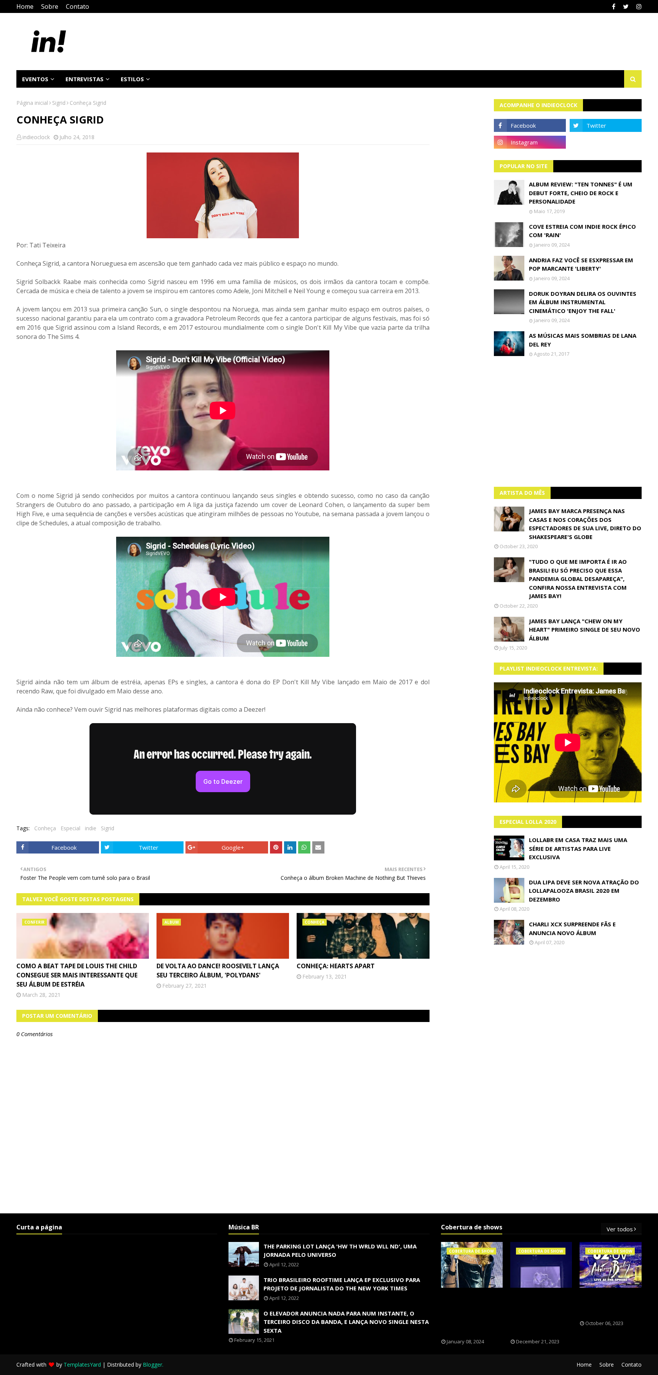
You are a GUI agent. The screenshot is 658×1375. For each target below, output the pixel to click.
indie (90, 828)
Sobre (49, 6)
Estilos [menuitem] (132, 79)
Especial (70, 828)
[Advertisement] (568, 422)
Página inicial (32, 102)
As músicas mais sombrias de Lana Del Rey (582, 340)
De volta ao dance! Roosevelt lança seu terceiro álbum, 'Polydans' (218, 970)
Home (25, 6)
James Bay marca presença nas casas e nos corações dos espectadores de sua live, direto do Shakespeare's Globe (585, 524)
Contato (77, 6)
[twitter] (626, 6)
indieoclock (36, 137)
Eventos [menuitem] (35, 79)
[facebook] (613, 6)
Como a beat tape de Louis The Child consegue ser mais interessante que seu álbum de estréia (76, 975)
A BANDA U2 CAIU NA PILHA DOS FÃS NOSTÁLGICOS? (607, 1304)
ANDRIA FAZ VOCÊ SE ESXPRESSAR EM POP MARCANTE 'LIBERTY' (581, 264)
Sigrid (58, 102)
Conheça (45, 828)
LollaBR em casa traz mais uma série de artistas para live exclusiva (578, 848)
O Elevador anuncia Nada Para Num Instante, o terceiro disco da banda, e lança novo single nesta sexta (346, 1321)
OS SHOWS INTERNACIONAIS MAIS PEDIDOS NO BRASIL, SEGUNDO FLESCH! (468, 1313)
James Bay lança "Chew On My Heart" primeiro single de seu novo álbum (584, 629)
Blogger (152, 1364)
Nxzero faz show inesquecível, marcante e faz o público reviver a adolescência (539, 1313)
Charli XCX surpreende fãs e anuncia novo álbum (572, 928)
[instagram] (638, 6)
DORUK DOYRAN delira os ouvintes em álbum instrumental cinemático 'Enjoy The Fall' (582, 302)
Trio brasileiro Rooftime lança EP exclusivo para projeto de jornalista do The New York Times (342, 1284)
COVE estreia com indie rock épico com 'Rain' (582, 231)
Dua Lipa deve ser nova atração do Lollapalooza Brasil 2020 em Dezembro (584, 890)
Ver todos (620, 1229)
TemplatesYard (82, 1364)
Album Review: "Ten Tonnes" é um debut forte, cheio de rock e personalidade (580, 192)
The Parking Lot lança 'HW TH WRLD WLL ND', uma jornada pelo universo (340, 1250)
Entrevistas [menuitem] (84, 79)
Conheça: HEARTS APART (336, 966)
